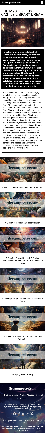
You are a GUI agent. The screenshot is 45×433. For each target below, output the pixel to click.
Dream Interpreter (11, 395)
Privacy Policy (29, 421)
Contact (23, 399)
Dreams (39, 395)
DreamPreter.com (16, 426)
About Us (30, 395)
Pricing (23, 395)
